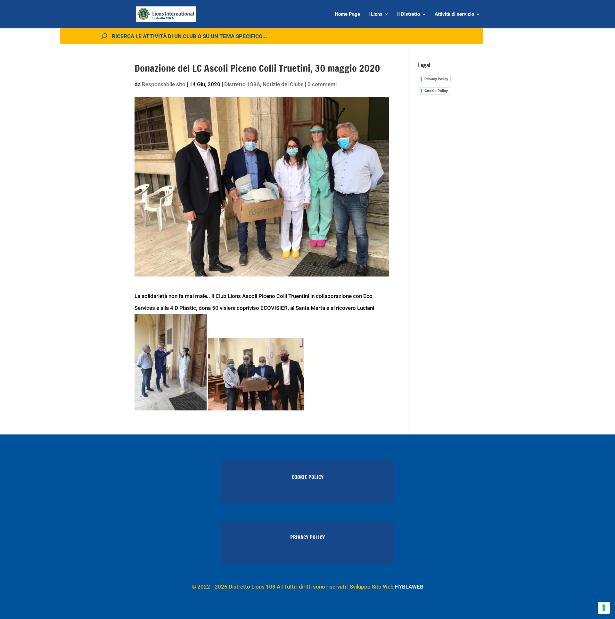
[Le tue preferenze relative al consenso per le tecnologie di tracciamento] (604, 608)
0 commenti (322, 84)
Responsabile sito (163, 84)
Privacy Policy (436, 79)
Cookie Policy (436, 90)
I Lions (375, 14)
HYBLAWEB (409, 586)
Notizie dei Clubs (283, 84)
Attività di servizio (454, 14)
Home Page (347, 14)
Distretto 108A (242, 84)
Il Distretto (408, 14)
